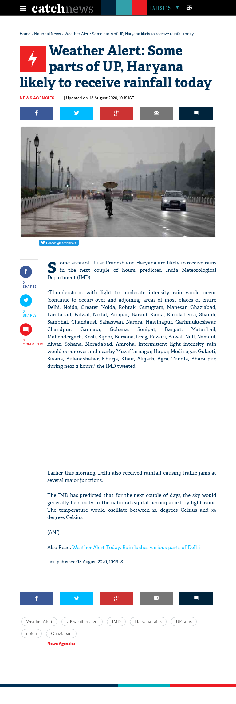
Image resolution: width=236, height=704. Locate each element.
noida (31, 633)
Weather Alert (39, 621)
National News (47, 34)
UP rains (184, 621)
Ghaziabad (61, 633)
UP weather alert (82, 621)
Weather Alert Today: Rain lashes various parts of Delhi (136, 547)
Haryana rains (148, 621)
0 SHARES (30, 284)
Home (25, 34)
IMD (116, 621)
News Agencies (37, 98)
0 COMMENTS (30, 342)
